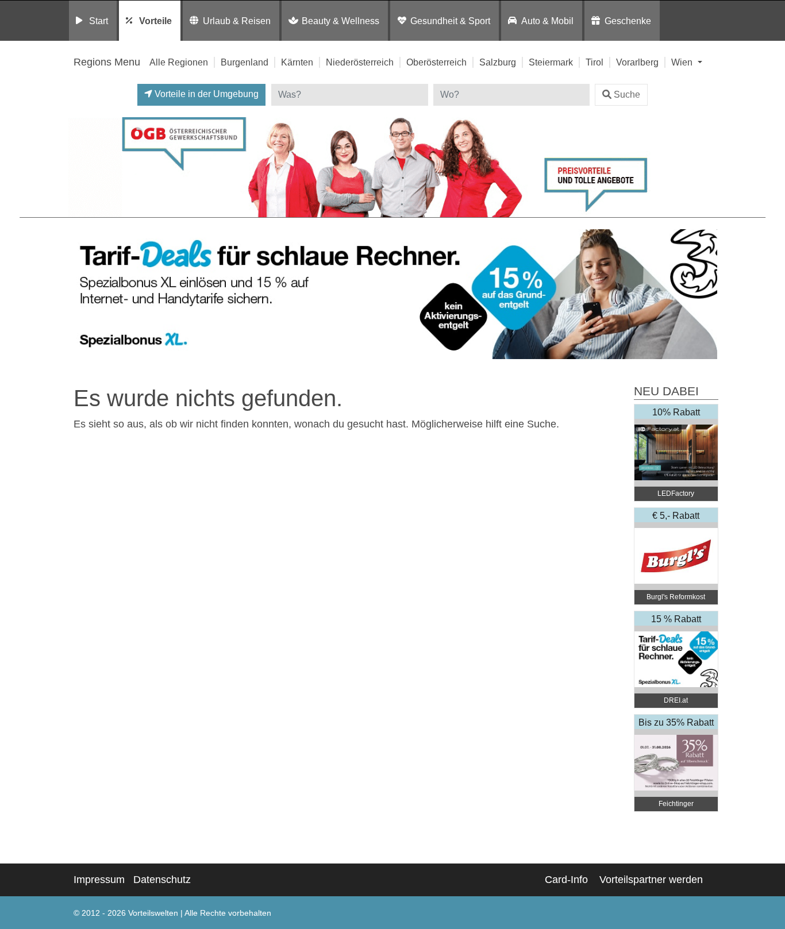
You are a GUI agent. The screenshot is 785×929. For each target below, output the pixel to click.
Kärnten (297, 62)
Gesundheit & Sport (450, 21)
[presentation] (78, 294)
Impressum (99, 879)
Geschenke (628, 21)
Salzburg (497, 62)
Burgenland (244, 62)
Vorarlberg (637, 62)
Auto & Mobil (547, 21)
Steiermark (551, 62)
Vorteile (155, 21)
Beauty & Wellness (340, 21)
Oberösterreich (436, 62)
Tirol (594, 62)
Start (98, 21)
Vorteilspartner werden (651, 879)
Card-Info (566, 879)
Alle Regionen (178, 62)
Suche (627, 94)
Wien (683, 62)
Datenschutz (162, 879)
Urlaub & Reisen (237, 21)
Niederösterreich (360, 62)
